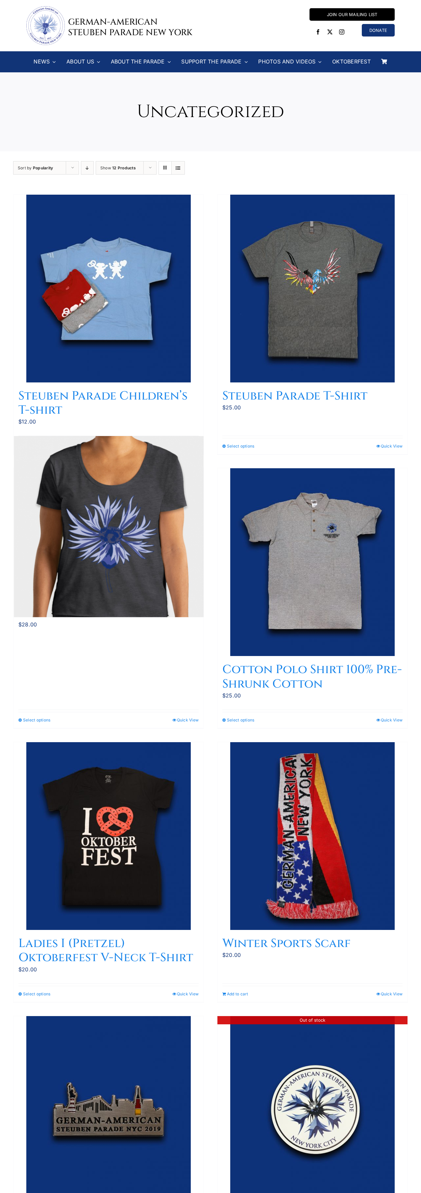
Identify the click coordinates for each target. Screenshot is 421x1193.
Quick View (392, 446)
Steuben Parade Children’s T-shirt (102, 403)
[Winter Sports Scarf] (312, 836)
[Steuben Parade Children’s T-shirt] (108, 288)
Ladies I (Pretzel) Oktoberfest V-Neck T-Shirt (105, 950)
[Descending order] (87, 168)
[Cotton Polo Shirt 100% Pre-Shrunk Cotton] (312, 562)
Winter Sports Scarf (286, 943)
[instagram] (341, 32)
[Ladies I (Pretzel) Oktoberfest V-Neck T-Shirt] (108, 836)
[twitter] (330, 32)
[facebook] (318, 32)
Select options (240, 446)
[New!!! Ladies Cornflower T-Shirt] (108, 526)
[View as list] (178, 167)
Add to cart (237, 993)
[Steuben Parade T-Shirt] (312, 288)
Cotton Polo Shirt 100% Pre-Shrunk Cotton (312, 677)
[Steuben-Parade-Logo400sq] (45, 9)
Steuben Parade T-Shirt (294, 396)
